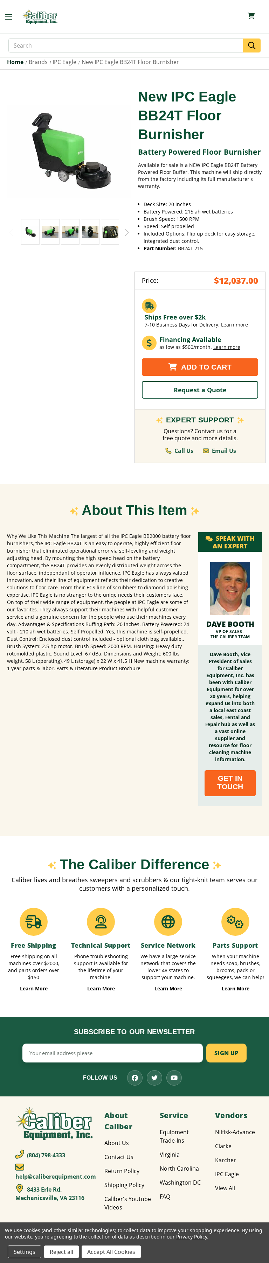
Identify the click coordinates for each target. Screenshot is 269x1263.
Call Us (183, 451)
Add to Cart (205, 367)
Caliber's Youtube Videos (127, 1203)
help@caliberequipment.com (55, 1176)
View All (225, 1188)
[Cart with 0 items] (251, 15)
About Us (116, 1143)
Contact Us (118, 1157)
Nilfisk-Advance (235, 1132)
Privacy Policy (191, 1236)
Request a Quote (200, 390)
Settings (24, 1252)
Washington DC (180, 1182)
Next (127, 232)
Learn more (234, 324)
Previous (11, 232)
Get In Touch (230, 782)
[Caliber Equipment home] (40, 17)
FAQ (165, 1196)
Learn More (34, 988)
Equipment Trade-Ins (174, 1136)
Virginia (170, 1154)
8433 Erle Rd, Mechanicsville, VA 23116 (49, 1194)
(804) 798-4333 (45, 1155)
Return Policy (121, 1171)
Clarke (223, 1146)
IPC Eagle (227, 1174)
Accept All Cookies (111, 1252)
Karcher (225, 1160)
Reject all (61, 1252)
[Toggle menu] (12, 17)
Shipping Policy (124, 1185)
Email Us (224, 451)
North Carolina (179, 1168)
